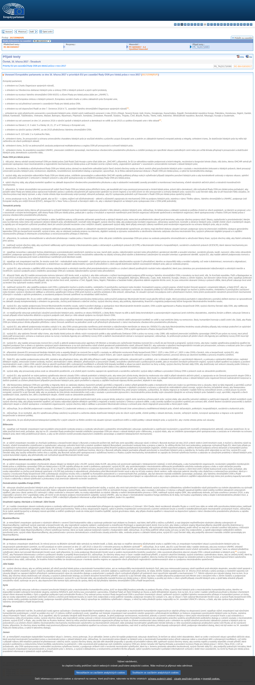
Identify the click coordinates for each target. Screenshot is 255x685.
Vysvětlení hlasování (138, 49)
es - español (178, 24)
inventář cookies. (211, 678)
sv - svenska (251, 24)
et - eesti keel (191, 24)
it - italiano (211, 24)
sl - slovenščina (244, 24)
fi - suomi (247, 24)
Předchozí (22, 32)
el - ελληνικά (195, 24)
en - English (198, 24)
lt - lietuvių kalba (218, 24)
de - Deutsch (188, 24)
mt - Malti (224, 24)
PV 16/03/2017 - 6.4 (137, 47)
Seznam (8, 32)
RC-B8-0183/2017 (11, 47)
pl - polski (231, 24)
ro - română (238, 24)
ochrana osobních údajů (160, 678)
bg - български (175, 24)
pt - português (234, 24)
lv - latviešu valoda (215, 24)
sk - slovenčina (241, 24)
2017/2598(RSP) (17, 38)
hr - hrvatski (208, 24)
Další (32, 32)
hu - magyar (221, 24)
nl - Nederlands (228, 24)
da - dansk (185, 24)
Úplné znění (48, 32)
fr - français (201, 24)
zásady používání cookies (187, 678)
